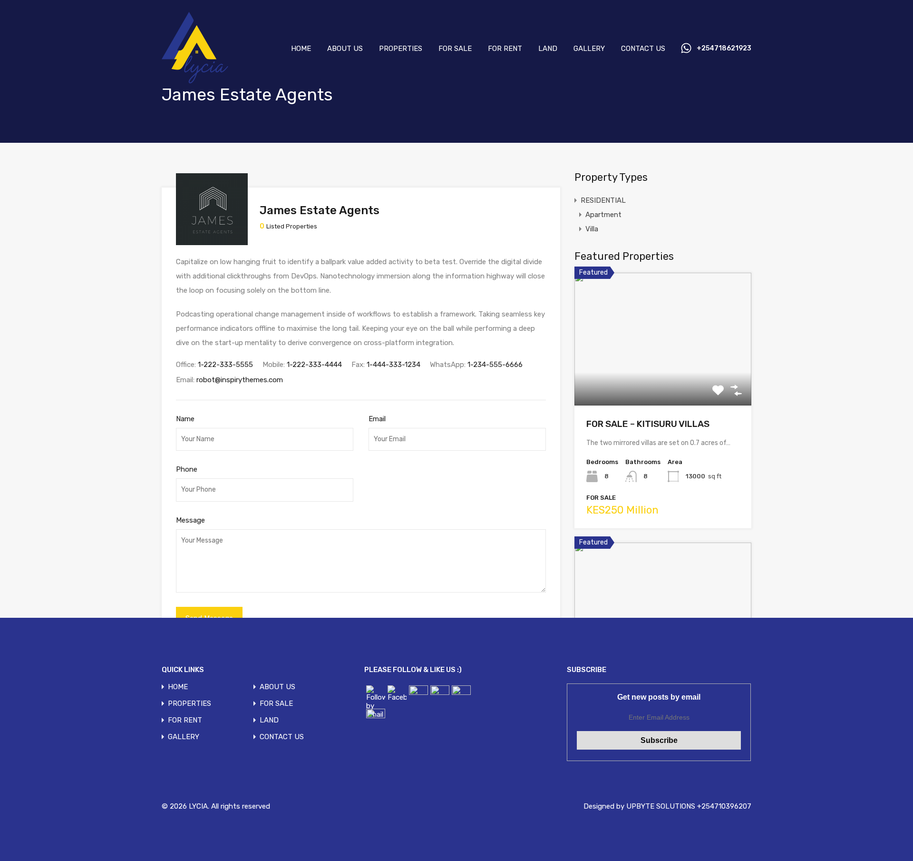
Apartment (603, 214)
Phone (186, 469)
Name (185, 419)
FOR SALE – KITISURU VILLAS (647, 423)
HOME (301, 48)
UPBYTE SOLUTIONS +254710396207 (688, 806)
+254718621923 (724, 48)
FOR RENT (505, 48)
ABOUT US (345, 48)
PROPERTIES (400, 48)
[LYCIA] (203, 81)
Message (190, 520)
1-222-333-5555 (225, 364)
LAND (547, 48)
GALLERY (589, 48)
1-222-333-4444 (314, 364)
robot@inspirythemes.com (239, 380)
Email (377, 419)
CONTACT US (643, 48)
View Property (663, 379)
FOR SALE (455, 48)
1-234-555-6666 (495, 364)
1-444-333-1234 (393, 364)
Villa (591, 229)
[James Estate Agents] (212, 241)
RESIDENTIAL (603, 200)
